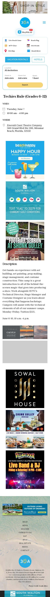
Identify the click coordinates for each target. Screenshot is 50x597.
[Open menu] (44, 22)
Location (8, 68)
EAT (25, 536)
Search (25, 85)
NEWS (25, 525)
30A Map (11, 51)
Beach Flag (35, 40)
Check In (8, 75)
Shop (25, 522)
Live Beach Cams (15, 40)
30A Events (35, 46)
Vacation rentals (17, 59)
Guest (35, 76)
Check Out (22, 75)
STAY (25, 540)
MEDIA (25, 547)
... (11, 78)
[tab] (17, 59)
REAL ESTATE (25, 543)
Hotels (38, 59)
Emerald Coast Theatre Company (24, 125)
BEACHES (25, 529)
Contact (25, 550)
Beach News (36, 51)
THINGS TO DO (25, 533)
